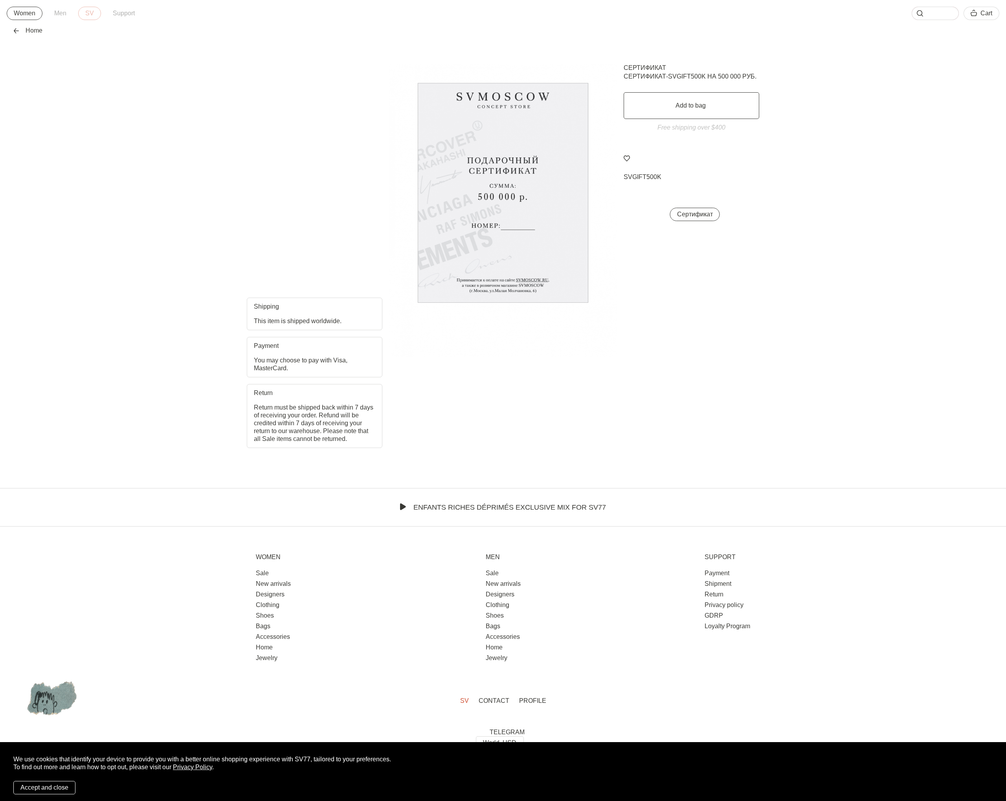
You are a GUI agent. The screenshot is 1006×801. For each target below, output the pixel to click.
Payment (717, 573)
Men (60, 13)
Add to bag (691, 105)
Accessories (273, 636)
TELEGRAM (507, 732)
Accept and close (44, 787)
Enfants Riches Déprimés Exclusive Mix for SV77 (509, 507)
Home (34, 30)
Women (24, 13)
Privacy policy (724, 605)
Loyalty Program (727, 626)
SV (89, 13)
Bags (263, 626)
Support (124, 13)
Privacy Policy (192, 767)
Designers (270, 594)
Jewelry (266, 658)
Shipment (718, 583)
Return (714, 594)
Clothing (267, 605)
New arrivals (273, 583)
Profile (532, 700)
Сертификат (645, 67)
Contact (494, 700)
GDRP (714, 615)
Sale (262, 573)
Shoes (265, 615)
